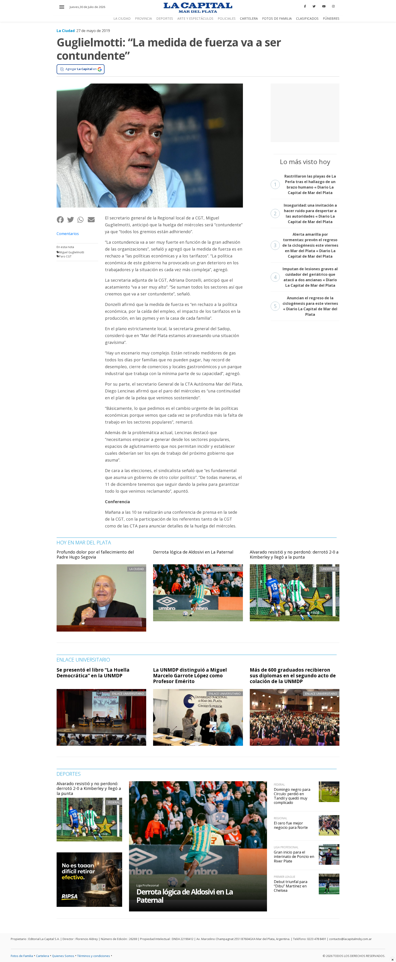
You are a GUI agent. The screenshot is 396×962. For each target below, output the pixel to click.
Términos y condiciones (93, 956)
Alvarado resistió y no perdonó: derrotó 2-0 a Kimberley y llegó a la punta (294, 554)
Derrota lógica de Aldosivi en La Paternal (193, 552)
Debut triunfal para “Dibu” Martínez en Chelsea (290, 886)
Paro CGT (65, 256)
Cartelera (249, 18)
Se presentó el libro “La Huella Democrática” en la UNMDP (93, 673)
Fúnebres (331, 18)
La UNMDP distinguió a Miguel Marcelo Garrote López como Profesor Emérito (190, 675)
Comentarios (68, 233)
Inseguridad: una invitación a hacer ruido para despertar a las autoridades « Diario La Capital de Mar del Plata (305, 213)
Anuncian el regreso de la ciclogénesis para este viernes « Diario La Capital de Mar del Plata (306, 306)
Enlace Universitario (128, 694)
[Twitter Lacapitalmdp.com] (314, 6)
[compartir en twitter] (72, 219)
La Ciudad (122, 18)
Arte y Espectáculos (195, 18)
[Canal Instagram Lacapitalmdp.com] (333, 6)
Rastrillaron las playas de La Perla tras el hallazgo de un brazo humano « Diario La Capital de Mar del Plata (305, 184)
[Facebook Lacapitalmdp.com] (305, 6)
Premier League (284, 877)
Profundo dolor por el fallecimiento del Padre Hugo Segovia (95, 554)
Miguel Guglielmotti (71, 252)
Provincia (143, 18)
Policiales (227, 18)
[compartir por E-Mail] (93, 219)
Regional (280, 818)
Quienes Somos (63, 956)
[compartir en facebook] (62, 219)
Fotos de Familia (277, 18)
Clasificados (307, 18)
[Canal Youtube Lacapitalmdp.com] (324, 6)
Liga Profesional (147, 885)
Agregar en (81, 69)
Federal (114, 802)
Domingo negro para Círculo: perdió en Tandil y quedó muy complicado (292, 796)
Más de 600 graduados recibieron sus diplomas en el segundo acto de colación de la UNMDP (293, 675)
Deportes (164, 18)
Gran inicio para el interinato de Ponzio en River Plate (294, 856)
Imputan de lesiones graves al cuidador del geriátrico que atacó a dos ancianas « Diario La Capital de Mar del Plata (306, 277)
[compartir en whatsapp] (82, 219)
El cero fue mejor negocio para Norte (291, 825)
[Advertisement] (305, 112)
